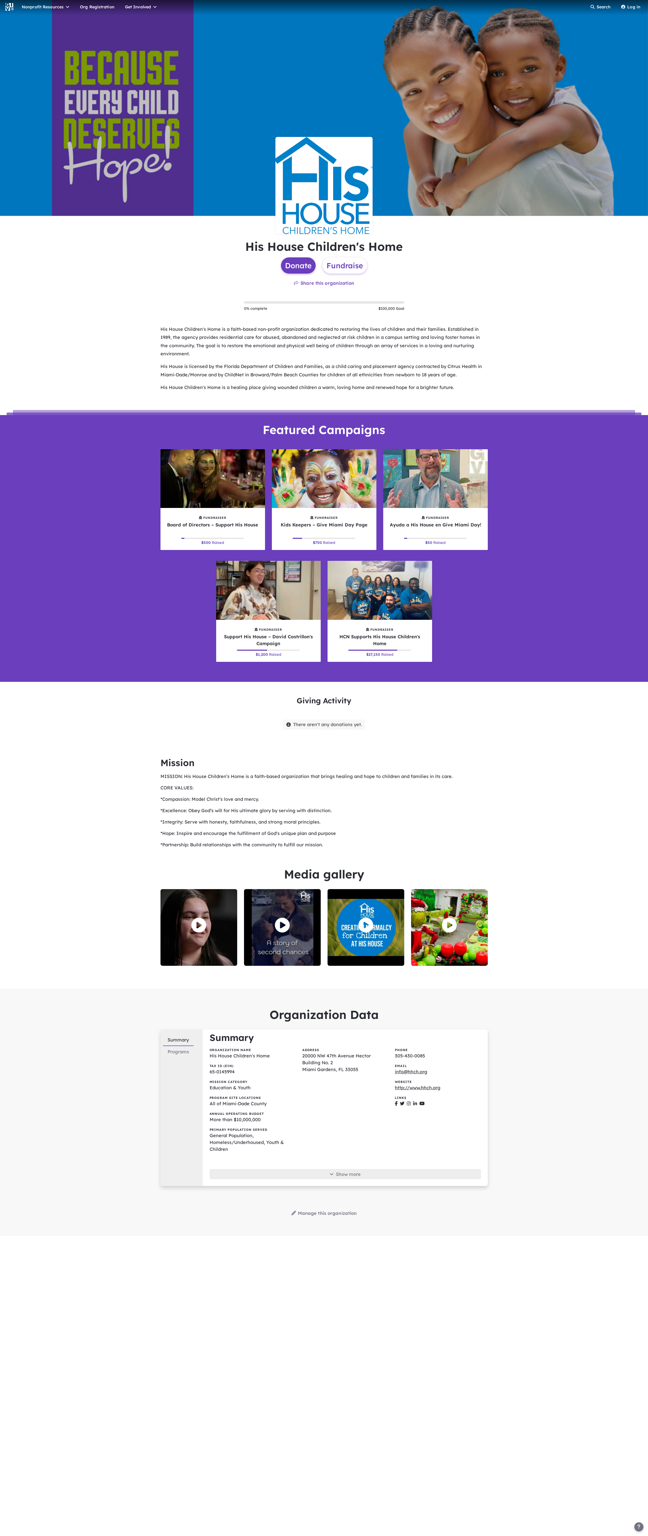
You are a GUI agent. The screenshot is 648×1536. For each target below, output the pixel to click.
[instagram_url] (409, 1104)
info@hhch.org (411, 1072)
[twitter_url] (402, 1104)
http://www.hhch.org (417, 1088)
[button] (198, 925)
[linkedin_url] (415, 1104)
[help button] (638, 1526)
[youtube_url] (421, 1104)
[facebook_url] (396, 1104)
